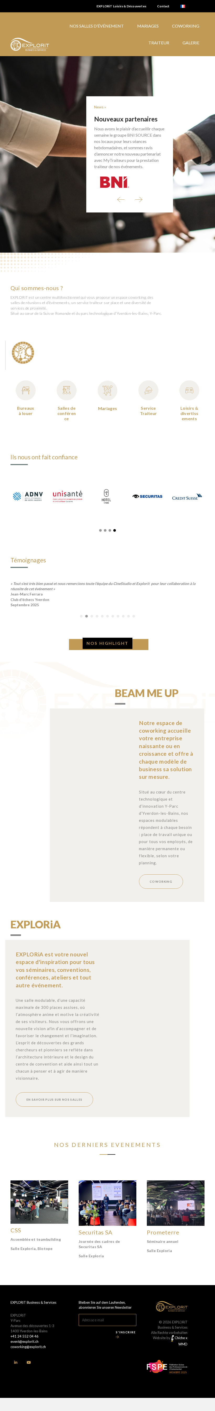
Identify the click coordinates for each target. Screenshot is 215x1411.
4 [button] (97, 616)
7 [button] (112, 616)
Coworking (185, 25)
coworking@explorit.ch (28, 1347)
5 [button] (102, 616)
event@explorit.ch (24, 1341)
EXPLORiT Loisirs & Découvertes (121, 6)
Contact (163, 6)
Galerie (190, 42)
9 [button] (123, 616)
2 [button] (86, 616)
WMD (182, 1344)
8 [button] (118, 616)
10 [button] (128, 616)
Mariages (148, 25)
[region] (107, 154)
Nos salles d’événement (96, 25)
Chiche (179, 1338)
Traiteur (158, 42)
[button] (121, 199)
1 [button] (81, 616)
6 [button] (107, 616)
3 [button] (91, 616)
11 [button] (133, 616)
